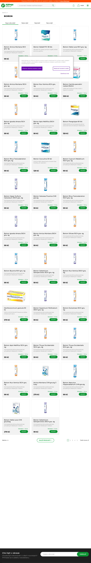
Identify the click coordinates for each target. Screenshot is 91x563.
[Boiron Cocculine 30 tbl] (45, 147)
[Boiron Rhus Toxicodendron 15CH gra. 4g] (75, 184)
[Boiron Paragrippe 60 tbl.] (75, 110)
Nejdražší (37, 23)
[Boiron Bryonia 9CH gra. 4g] (16, 259)
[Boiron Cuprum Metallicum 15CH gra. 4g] (75, 147)
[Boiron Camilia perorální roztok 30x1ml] (75, 73)
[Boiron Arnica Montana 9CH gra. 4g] (16, 35)
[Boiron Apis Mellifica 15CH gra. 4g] (16, 334)
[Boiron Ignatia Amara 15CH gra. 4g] (16, 110)
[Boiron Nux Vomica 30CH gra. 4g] (75, 259)
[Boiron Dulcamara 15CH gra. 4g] (75, 296)
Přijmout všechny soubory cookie (32, 68)
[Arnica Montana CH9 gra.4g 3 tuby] (45, 371)
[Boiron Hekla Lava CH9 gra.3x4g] (16, 408)
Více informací (64, 1)
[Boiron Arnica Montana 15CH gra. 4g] (16, 73)
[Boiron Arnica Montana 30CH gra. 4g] (45, 222)
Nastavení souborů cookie (61, 68)
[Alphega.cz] (8, 5)
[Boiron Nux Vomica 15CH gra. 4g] (16, 371)
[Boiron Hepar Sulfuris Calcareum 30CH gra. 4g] (16, 184)
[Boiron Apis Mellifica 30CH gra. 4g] (45, 110)
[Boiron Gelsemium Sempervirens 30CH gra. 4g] (45, 408)
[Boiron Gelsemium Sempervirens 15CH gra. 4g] (45, 259)
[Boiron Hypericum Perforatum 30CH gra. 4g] (45, 296)
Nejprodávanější (10, 23)
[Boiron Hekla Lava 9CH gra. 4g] (75, 35)
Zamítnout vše (65, 73)
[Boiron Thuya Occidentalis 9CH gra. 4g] (75, 334)
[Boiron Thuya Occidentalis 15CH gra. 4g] (45, 334)
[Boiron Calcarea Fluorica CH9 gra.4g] (45, 184)
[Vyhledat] (53, 5)
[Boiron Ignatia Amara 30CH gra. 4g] (16, 222)
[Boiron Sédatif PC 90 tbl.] (45, 35)
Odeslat (83, 554)
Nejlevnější (25, 23)
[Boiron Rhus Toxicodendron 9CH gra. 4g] (16, 147)
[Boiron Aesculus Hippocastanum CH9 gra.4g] (75, 371)
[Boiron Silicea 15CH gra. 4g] (75, 222)
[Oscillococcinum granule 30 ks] (16, 296)
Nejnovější (49, 23)
